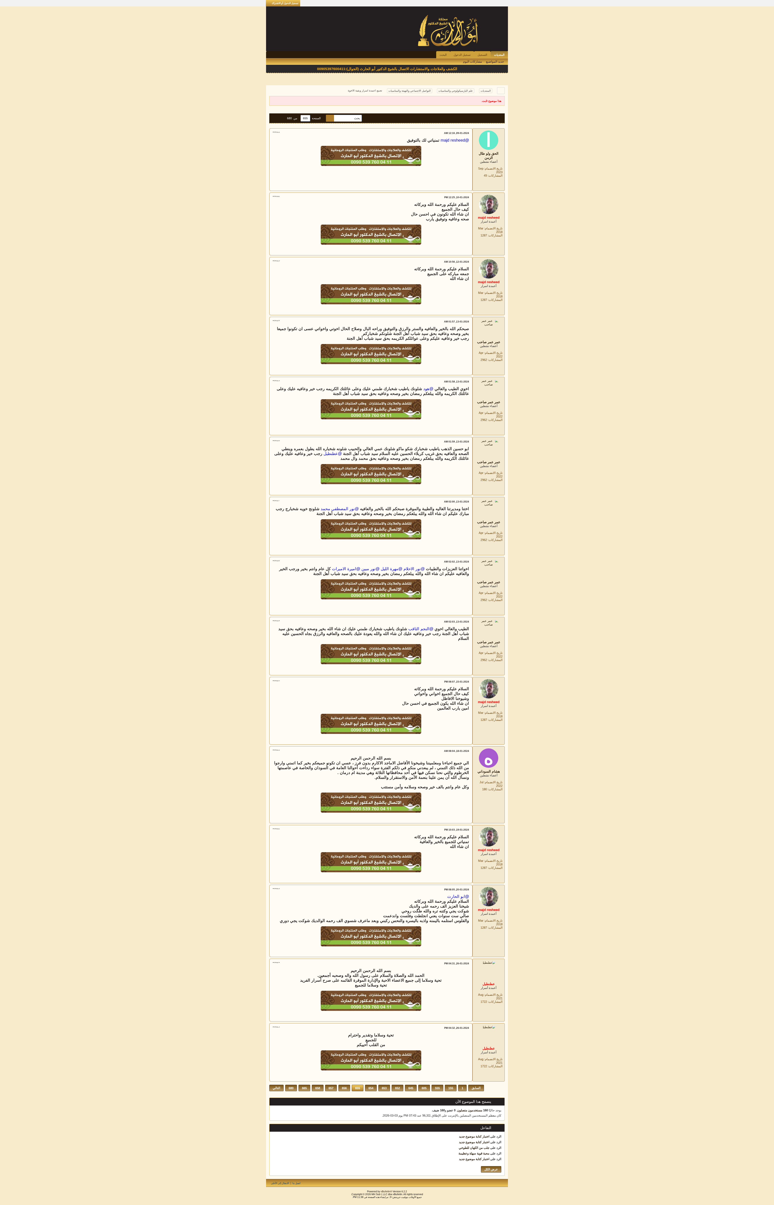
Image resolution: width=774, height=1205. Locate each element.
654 (370, 1088)
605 (424, 1088)
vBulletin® (386, 1191)
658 (317, 1088)
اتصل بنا (296, 1183)
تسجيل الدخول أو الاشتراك (285, 3)
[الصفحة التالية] (275, 118)
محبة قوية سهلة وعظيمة (474, 1153)
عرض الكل (491, 1169)
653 (384, 1088)
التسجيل (482, 54)
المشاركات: (495, 175)
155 (450, 1088)
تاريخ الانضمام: (493, 168)
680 (291, 1088)
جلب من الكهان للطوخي (474, 1147)
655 (357, 1088)
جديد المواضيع (495, 61)
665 (304, 1088)
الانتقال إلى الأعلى (280, 1183)
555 (437, 1088)
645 (410, 1088)
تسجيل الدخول (462, 54)
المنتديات (499, 54)
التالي (276, 1088)
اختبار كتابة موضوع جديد (474, 1136)
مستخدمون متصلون (469, 1110)
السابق (476, 1088)
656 (344, 1088)
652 (397, 1088)
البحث (443, 54)
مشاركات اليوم (472, 61)
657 (331, 1088)
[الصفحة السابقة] (281, 118)
